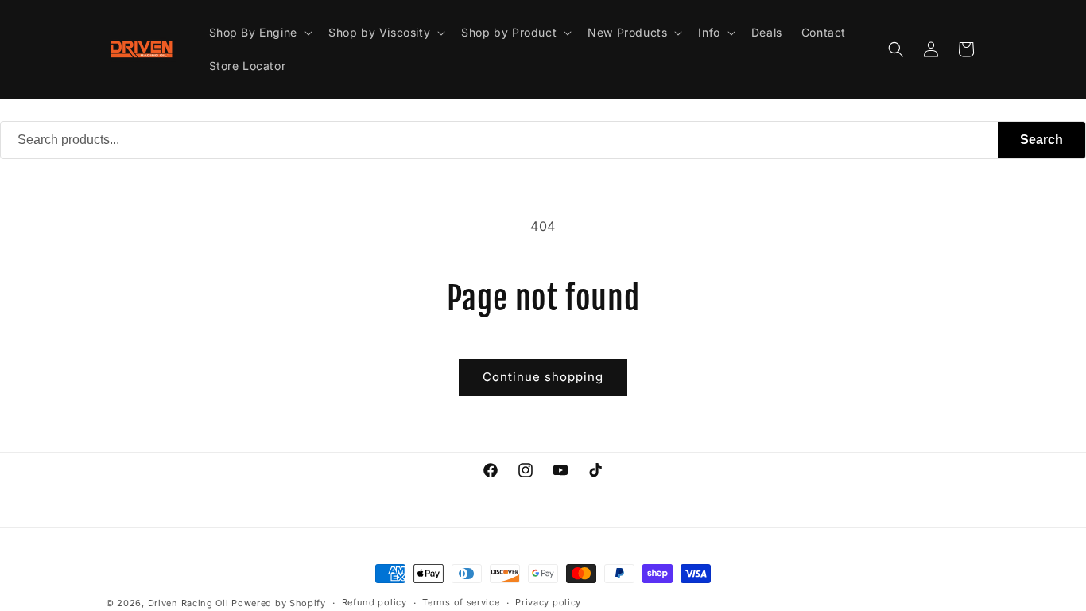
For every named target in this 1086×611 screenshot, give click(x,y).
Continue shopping (543, 376)
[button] (259, 32)
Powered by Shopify (278, 603)
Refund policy (374, 602)
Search (1041, 139)
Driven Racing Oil (190, 603)
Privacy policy (548, 602)
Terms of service (460, 602)
